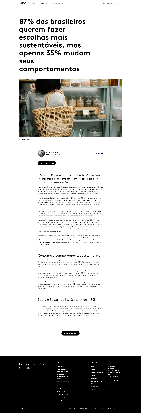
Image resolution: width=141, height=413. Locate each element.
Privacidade (94, 386)
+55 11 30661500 (113, 376)
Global (117, 3)
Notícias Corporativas (97, 372)
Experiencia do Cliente (63, 381)
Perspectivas (43, 3)
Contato (93, 375)
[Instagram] (109, 380)
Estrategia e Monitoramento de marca (62, 376)
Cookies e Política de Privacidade (111, 408)
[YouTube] (114, 380)
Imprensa (93, 389)
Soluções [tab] (32, 3)
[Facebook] (111, 380)
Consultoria (60, 366)
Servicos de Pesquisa (63, 395)
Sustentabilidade (62, 398)
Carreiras (110, 3)
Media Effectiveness (63, 392)
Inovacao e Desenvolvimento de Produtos (63, 387)
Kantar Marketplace (57, 3)
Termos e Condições (95, 408)
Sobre (103, 3)
